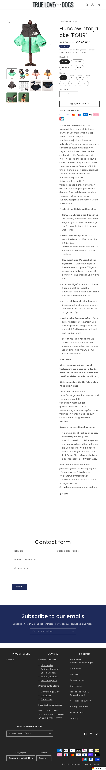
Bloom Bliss (47, 665)
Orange (77, 62)
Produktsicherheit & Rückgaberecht (79, 693)
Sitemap (74, 718)
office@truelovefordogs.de (74, 475)
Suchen (10, 659)
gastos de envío (87, 50)
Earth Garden (48, 672)
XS (63, 77)
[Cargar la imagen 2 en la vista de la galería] (23, 74)
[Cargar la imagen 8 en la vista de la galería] (47, 85)
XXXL (83, 83)
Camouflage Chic (50, 691)
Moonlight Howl (49, 676)
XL (63, 83)
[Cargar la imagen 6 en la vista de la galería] (23, 85)
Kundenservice (77, 680)
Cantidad (63, 89)
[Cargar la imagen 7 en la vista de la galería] (35, 85)
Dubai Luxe (46, 699)
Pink (79, 67)
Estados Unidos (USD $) (19, 758)
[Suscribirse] (73, 631)
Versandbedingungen (80, 701)
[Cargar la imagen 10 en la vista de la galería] (23, 97)
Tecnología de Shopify (91, 764)
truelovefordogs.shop (73, 487)
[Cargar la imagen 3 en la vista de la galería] (35, 74)
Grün (64, 62)
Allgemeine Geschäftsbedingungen (81, 661)
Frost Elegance (49, 680)
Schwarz (66, 67)
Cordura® (46, 695)
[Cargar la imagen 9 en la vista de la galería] (11, 97)
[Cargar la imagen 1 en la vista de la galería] (11, 74)
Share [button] (65, 494)
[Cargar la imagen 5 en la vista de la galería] (11, 85)
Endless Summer (50, 669)
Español (42, 758)
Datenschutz (76, 668)
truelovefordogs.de (75, 764)
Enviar (19, 586)
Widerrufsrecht (77, 712)
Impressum (75, 674)
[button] (8, 5)
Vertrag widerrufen (79, 706)
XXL (73, 83)
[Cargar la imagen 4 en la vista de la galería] (47, 74)
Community (76, 686)
